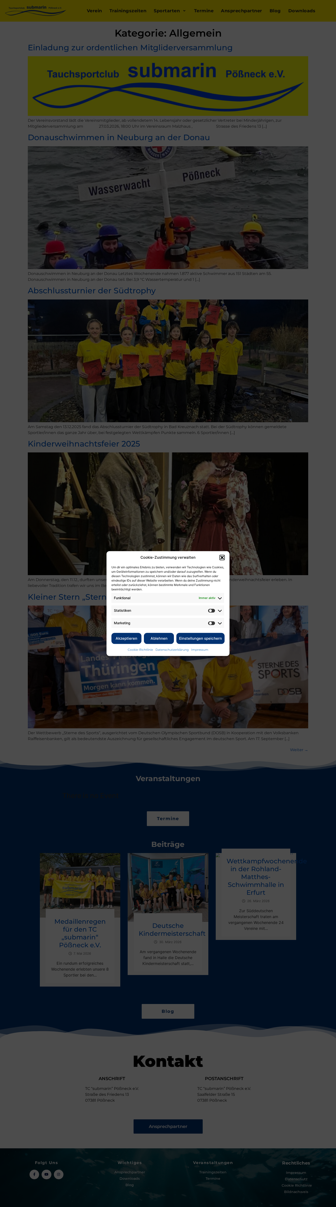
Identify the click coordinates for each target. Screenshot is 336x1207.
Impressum (199, 649)
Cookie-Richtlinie (140, 649)
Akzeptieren (126, 638)
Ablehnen (159, 638)
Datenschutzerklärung (172, 649)
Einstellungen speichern (200, 638)
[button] (222, 557)
